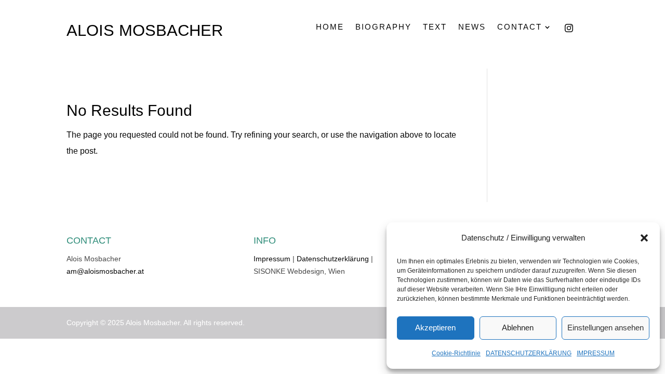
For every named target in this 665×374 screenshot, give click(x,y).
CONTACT (519, 27)
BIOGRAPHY (383, 27)
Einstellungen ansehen (605, 327)
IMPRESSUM (596, 353)
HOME (330, 27)
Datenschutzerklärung (333, 259)
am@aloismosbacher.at (105, 271)
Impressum (272, 259)
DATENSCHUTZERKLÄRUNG (528, 353)
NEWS (472, 27)
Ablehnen (518, 327)
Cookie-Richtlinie (456, 353)
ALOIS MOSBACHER (144, 30)
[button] (644, 238)
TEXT (435, 27)
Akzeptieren (435, 327)
